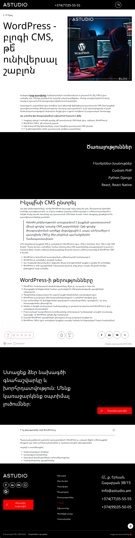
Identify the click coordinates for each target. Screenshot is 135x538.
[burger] (116, 4)
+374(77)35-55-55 (117, 498)
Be (19, 485)
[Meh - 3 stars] (22, 335)
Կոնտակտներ (64, 519)
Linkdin (12, 485)
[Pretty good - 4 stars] (26, 335)
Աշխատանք (63, 508)
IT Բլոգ (60, 502)
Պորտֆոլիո (62, 486)
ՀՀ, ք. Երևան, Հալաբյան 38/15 (116, 479)
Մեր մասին (62, 481)
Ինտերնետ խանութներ (112, 163)
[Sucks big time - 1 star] (14, 335)
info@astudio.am (116, 490)
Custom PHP (122, 170)
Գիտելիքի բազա (65, 513)
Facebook (6, 485)
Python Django (120, 177)
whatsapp (25, 485)
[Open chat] (130, 526)
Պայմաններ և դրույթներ (37, 534)
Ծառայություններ (65, 497)
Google (6, 491)
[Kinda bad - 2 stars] (18, 335)
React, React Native (117, 184)
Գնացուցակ (62, 492)
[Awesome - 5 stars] (30, 335)
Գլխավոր (61, 475)
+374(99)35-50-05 (117, 506)
